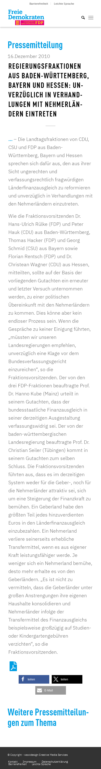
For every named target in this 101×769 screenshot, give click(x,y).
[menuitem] (39, 3)
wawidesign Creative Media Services (46, 755)
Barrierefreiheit (38, 3)
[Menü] (90, 17)
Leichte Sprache (64, 3)
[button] (34, 679)
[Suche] (80, 17)
